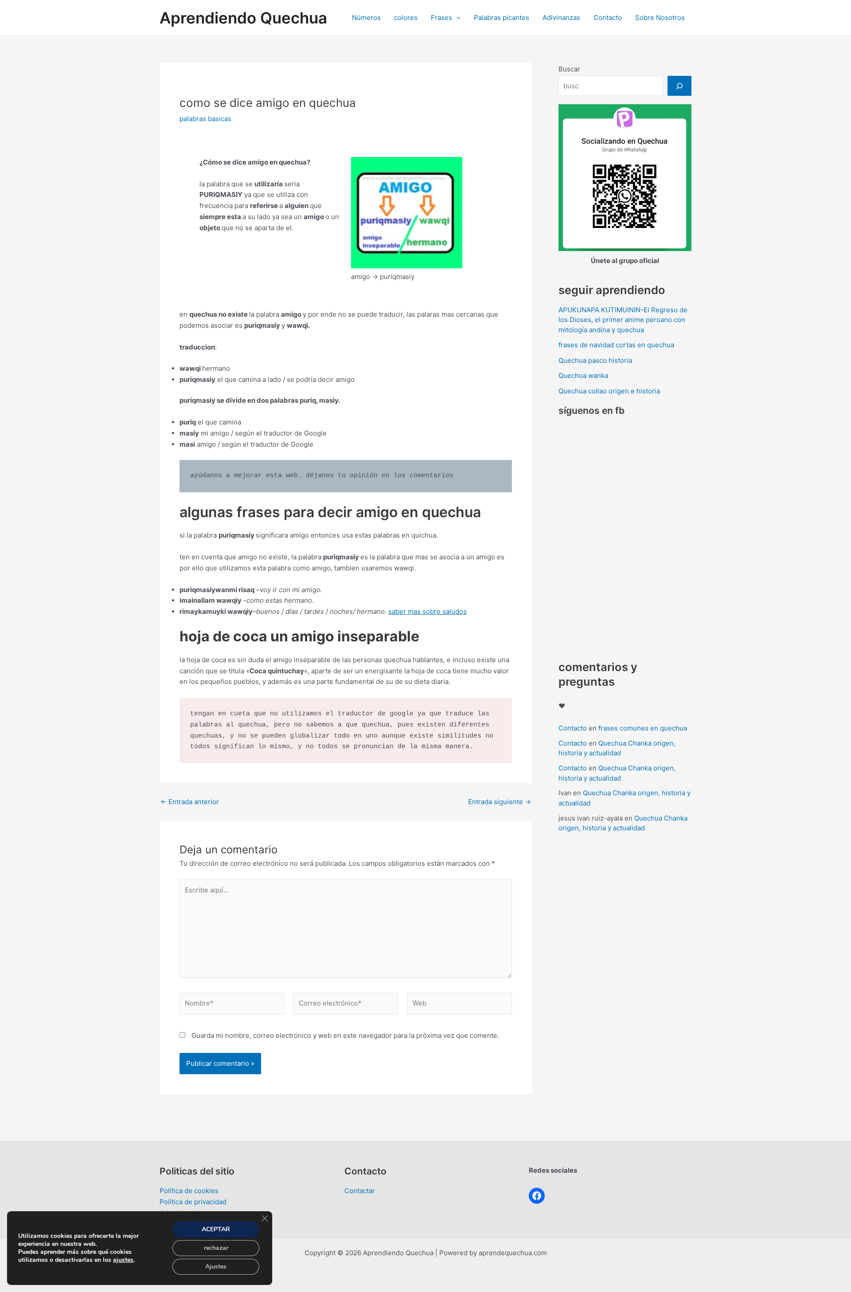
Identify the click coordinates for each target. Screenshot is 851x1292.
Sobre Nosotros (660, 17)
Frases (441, 17)
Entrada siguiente (499, 801)
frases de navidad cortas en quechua (616, 345)
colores (406, 17)
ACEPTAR (216, 1229)
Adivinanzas (561, 17)
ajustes (123, 1260)
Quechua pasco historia (595, 360)
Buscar (569, 69)
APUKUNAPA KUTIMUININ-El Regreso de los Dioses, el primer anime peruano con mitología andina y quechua (622, 320)
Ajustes (215, 1266)
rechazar (216, 1248)
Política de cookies (189, 1190)
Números (366, 17)
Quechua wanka (583, 375)
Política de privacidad (193, 1202)
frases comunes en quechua (642, 728)
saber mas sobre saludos (427, 611)
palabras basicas (205, 118)
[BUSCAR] (679, 86)
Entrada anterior (189, 801)
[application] (456, 17)
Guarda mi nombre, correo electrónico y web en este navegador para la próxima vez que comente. (345, 1035)
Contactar (359, 1190)
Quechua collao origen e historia (609, 391)
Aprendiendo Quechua (243, 17)
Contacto (607, 17)
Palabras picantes (501, 17)
